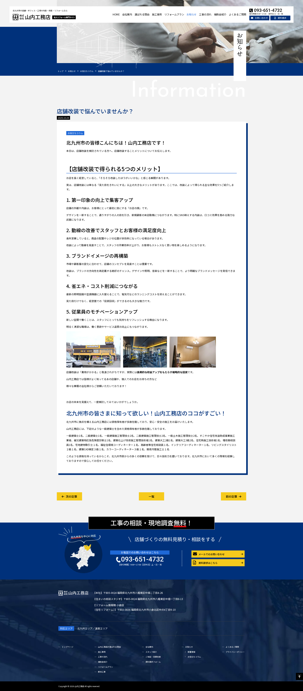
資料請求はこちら (208, 563)
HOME (116, 14)
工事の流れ (205, 14)
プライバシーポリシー (235, 651)
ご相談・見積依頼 (153, 656)
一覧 (151, 496)
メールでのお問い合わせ (212, 554)
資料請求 (282, 17)
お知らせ (191, 14)
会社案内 (127, 14)
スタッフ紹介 (151, 651)
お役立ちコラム (75, 133)
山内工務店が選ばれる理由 (109, 646)
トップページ (67, 646)
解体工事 (102, 671)
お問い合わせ (261, 17)
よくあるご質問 (237, 14)
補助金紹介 (220, 14)
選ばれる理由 (142, 14)
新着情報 (191, 651)
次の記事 (71, 496)
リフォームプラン (174, 14)
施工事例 (157, 14)
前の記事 (231, 496)
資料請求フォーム (153, 661)
